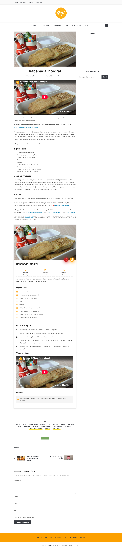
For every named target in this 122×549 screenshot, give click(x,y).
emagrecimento (33, 424)
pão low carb (71, 212)
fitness (42, 424)
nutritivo (27, 426)
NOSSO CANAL (45, 25)
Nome (16, 496)
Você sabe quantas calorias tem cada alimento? (33, 458)
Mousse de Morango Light (56, 458)
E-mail (16, 503)
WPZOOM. (77, 545)
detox (24, 424)
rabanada (35, 426)
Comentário (18, 480)
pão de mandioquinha (35, 212)
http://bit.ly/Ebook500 (61, 205)
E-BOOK (66, 25)
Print (46, 438)
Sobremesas (60, 76)
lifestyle (71, 424)
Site (15, 510)
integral (63, 424)
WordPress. (52, 545)
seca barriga (56, 428)
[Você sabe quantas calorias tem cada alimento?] (21, 458)
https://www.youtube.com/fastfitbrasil (26, 127)
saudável (47, 428)
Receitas (34, 25)
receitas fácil (58, 426)
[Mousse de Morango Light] (68, 457)
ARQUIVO (31, 2)
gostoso (55, 424)
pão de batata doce (54, 212)
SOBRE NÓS (23, 2)
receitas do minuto (46, 426)
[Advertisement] (93, 49)
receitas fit (68, 426)
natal (19, 426)
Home (16, 2)
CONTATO (88, 25)
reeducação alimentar (36, 428)
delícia (18, 424)
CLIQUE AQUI (29, 217)
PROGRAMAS (39, 2)
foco (49, 424)
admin (34, 76)
